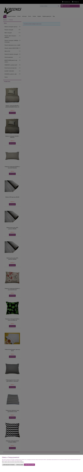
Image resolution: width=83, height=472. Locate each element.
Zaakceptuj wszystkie (29, 464)
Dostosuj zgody (19, 464)
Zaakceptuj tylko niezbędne (8, 464)
